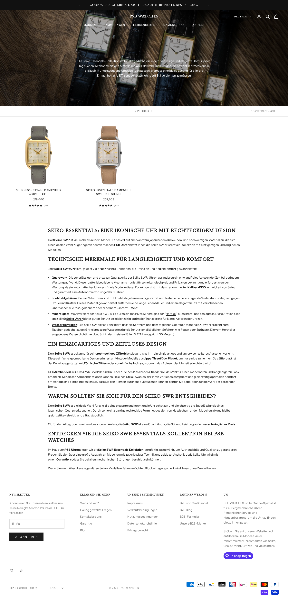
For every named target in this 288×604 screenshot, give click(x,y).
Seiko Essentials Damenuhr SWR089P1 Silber (108, 192)
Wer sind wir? (89, 503)
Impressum (135, 503)
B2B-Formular (189, 516)
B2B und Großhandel (194, 503)
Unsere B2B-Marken (193, 523)
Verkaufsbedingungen (142, 510)
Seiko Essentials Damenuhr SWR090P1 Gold (38, 192)
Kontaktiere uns (90, 516)
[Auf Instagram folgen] (11, 571)
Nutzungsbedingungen (142, 516)
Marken (89, 24)
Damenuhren (174, 24)
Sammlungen (114, 24)
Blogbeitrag (153, 468)
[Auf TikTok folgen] (22, 571)
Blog (83, 530)
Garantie (86, 523)
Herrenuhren (144, 24)
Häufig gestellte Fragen (96, 510)
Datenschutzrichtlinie (142, 523)
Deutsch (240, 16)
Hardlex (171, 314)
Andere (198, 24)
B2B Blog (186, 510)
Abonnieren (26, 537)
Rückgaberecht (137, 530)
